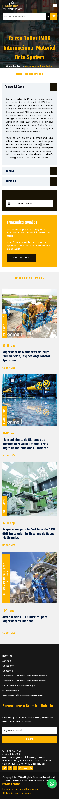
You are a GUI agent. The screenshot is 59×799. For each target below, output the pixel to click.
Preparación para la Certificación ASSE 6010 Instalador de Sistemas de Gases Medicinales (29, 533)
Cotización (8, 665)
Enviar (29, 739)
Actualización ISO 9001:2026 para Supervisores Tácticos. (25, 619)
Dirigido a (10, 181)
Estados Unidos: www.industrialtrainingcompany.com (22, 693)
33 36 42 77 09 (13, 750)
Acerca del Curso (14, 86)
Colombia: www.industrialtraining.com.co (24, 675)
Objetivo (9, 171)
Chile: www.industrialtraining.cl (18, 685)
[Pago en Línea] (53, 16)
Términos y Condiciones (26, 788)
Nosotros (7, 655)
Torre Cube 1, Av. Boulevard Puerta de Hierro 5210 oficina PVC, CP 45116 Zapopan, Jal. (27, 762)
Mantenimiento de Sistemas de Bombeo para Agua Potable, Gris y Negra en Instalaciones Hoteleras (25, 444)
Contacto (7, 670)
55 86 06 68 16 (12, 754)
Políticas (6, 788)
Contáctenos (21, 257)
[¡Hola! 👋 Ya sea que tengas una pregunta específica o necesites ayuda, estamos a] (52, 783)
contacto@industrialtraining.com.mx (25, 757)
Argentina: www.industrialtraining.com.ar (24, 680)
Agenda (6, 660)
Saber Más (8, 368)
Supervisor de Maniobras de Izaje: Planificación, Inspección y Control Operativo (26, 356)
